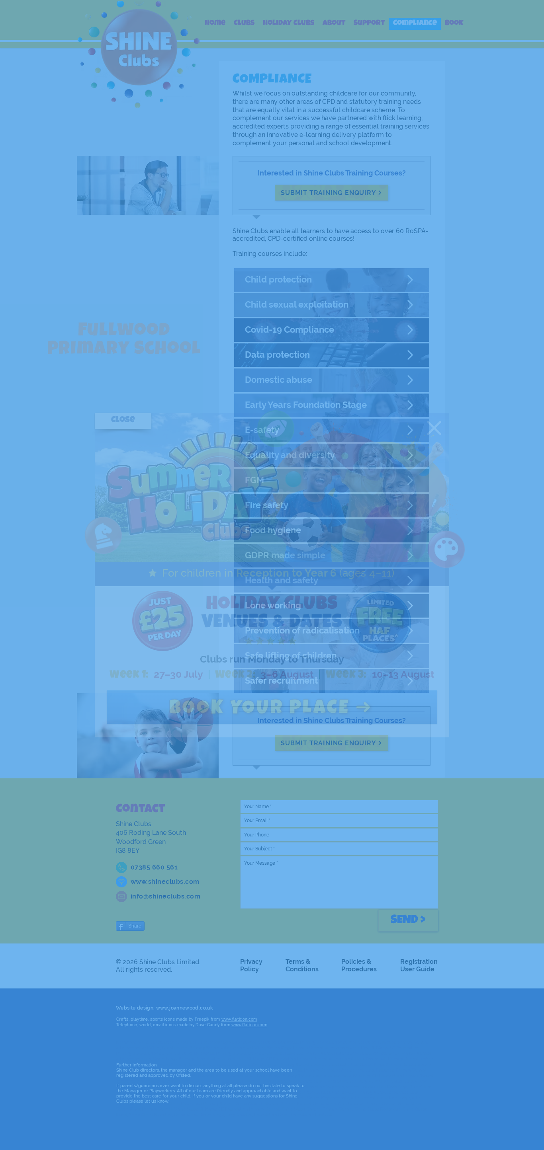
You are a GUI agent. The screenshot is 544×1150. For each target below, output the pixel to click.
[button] (434, 428)
